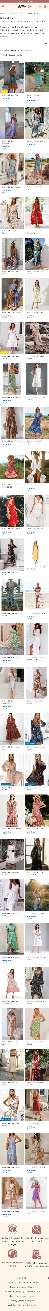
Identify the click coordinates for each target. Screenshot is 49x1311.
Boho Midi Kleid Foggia (11, 187)
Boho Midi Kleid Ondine (11, 312)
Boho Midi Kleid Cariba (35, 272)
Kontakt (22, 1278)
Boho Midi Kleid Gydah (35, 1042)
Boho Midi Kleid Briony (35, 231)
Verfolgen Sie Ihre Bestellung (22, 1305)
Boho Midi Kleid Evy (9, 1083)
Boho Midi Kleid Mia (10, 1042)
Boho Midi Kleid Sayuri (35, 1123)
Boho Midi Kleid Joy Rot (11, 485)
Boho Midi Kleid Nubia (35, 356)
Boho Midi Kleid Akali (35, 872)
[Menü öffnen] (3, 6)
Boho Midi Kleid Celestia (36, 397)
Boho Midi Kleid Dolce (10, 1123)
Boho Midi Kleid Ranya (10, 95)
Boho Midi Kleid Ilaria (10, 356)
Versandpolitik (34, 1291)
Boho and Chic (6, 13)
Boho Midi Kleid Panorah (11, 441)
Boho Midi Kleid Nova (10, 747)
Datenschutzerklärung (14, 1291)
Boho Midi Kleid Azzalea (36, 141)
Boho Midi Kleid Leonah (11, 957)
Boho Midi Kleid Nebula (11, 529)
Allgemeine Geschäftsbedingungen (22, 1282)
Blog (11, 1296)
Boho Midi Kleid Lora (10, 572)
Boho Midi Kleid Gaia (35, 187)
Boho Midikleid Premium (36, 747)
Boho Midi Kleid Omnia (35, 913)
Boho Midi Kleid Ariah (35, 312)
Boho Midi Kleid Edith (35, 701)
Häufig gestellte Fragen (22, 1300)
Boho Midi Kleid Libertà (36, 788)
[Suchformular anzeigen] (40, 6)
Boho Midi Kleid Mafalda (11, 1211)
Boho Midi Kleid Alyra (10, 613)
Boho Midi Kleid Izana (35, 1083)
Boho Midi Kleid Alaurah (36, 1167)
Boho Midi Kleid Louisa (35, 657)
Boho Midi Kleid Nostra (36, 485)
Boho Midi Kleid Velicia (35, 529)
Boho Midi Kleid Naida (10, 872)
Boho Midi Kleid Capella (36, 1211)
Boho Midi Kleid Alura (10, 231)
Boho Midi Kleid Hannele (36, 567)
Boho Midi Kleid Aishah (35, 828)
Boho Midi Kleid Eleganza (11, 913)
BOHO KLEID (20, 13)
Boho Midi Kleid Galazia (11, 1167)
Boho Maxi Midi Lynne (10, 1001)
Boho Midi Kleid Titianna (11, 829)
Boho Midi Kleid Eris (34, 441)
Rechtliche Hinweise (26, 1296)
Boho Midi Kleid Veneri (10, 788)
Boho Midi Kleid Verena (36, 613)
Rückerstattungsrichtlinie (22, 1287)
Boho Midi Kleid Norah (35, 1001)
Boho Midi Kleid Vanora (11, 397)
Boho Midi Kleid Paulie (10, 657)
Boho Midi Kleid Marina (36, 957)
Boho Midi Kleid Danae (10, 272)
